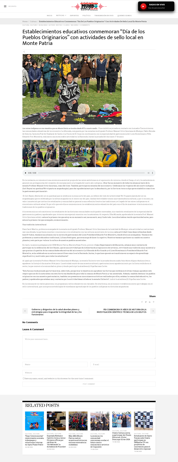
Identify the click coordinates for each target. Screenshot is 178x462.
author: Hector (55, 25)
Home (25, 21)
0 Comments (85, 25)
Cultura (33, 21)
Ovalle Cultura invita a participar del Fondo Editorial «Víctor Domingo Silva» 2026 (121, 436)
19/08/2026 (94, 449)
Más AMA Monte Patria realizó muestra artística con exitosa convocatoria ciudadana (78, 440)
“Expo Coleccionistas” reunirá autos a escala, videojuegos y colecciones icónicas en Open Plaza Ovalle (34, 440)
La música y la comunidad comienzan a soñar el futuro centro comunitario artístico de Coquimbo (99, 441)
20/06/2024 (43, 25)
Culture (33, 25)
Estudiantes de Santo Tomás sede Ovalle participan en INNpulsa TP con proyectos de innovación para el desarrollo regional (143, 442)
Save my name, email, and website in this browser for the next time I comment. (59, 378)
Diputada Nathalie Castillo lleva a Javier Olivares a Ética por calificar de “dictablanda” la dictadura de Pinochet (56, 441)
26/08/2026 (29, 447)
